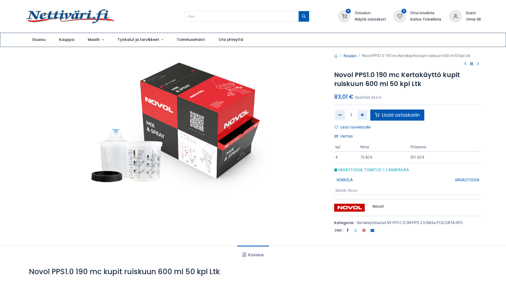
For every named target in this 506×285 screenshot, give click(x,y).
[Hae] (304, 16)
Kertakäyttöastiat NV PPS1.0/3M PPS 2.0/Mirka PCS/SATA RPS (410, 223)
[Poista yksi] (340, 115)
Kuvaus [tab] (255, 255)
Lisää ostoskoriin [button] (400, 115)
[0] (344, 16)
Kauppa (350, 56)
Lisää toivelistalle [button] (355, 127)
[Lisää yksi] (362, 115)
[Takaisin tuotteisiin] (472, 64)
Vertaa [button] (346, 136)
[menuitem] (39, 40)
